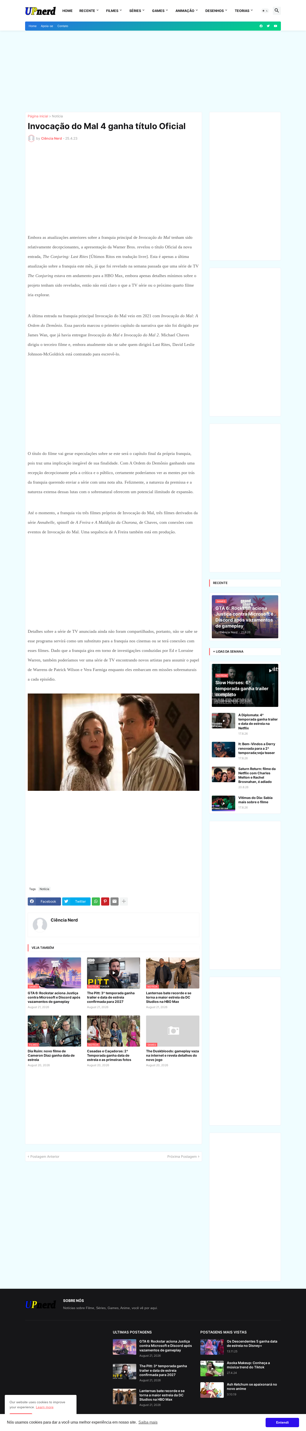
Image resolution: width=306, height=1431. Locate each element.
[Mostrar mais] (124, 901)
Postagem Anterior (44, 1156)
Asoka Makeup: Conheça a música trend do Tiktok (248, 1365)
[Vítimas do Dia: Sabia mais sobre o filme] (223, 803)
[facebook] (261, 26)
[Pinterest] (105, 901)
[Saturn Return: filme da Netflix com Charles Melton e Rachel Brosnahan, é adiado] (223, 774)
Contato (62, 26)
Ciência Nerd (64, 920)
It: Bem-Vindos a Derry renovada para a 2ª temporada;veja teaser (256, 748)
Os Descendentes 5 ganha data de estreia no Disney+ (252, 1343)
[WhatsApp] (96, 901)
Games (158, 11)
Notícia (57, 116)
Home (67, 11)
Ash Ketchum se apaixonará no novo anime (252, 1386)
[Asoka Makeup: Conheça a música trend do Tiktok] (212, 1368)
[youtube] (275, 26)
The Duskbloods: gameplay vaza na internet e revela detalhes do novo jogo (172, 1055)
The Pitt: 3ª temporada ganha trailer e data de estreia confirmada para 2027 (111, 997)
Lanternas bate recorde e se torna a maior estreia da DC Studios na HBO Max (168, 997)
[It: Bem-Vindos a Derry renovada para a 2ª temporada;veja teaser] (223, 749)
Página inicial (38, 116)
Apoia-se (47, 26)
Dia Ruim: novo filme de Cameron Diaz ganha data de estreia (51, 1055)
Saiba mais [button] (148, 1422)
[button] (265, 10)
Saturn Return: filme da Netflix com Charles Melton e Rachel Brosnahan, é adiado (257, 775)
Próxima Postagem (182, 1156)
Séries (135, 11)
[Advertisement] (153, 71)
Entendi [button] (282, 1422)
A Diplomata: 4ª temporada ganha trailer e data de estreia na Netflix (258, 721)
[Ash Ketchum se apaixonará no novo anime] (212, 1390)
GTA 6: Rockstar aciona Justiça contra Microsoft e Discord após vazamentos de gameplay (54, 997)
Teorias (242, 11)
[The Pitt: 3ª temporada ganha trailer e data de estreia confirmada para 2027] (124, 1371)
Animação (184, 11)
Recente (87, 11)
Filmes (112, 11)
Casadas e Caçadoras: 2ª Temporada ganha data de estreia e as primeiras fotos (109, 1055)
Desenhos (214, 11)
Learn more (45, 1407)
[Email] (114, 901)
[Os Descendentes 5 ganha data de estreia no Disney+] (212, 1347)
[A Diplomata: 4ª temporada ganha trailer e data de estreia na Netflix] (223, 720)
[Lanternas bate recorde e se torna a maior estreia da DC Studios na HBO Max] (124, 1396)
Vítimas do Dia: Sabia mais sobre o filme (255, 800)
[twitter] (268, 26)
